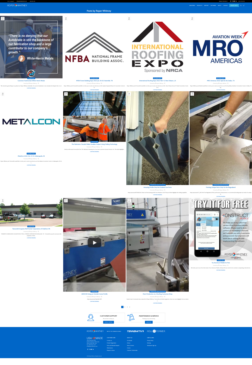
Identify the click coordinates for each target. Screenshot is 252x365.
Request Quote (234, 5)
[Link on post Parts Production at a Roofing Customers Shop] (157, 245)
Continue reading (31, 88)
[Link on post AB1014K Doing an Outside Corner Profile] (94, 245)
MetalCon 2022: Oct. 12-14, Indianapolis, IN (31, 156)
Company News (31, 78)
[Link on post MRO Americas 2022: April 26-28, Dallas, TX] (220, 47)
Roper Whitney (103, 10)
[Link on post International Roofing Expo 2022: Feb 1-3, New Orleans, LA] (157, 47)
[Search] (241, 5)
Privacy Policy (150, 340)
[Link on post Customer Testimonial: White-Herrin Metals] (31, 47)
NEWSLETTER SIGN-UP (223, 1)
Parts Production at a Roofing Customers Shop (157, 294)
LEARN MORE (148, 322)
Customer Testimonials (132, 350)
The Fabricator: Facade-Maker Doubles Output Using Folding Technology (94, 144)
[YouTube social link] (234, 1)
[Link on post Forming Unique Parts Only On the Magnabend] (220, 138)
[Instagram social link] (232, 1)
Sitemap (149, 343)
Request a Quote (111, 350)
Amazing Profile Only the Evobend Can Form (158, 187)
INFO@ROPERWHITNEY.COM (22, 1)
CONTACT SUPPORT (108, 322)
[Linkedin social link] (236, 1)
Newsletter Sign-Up (151, 345)
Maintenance (110, 348)
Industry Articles (161, 184)
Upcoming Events (94, 78)
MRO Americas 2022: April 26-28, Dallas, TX (221, 81)
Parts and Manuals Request (113, 345)
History (128, 343)
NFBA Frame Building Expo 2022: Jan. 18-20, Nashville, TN (94, 81)
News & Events (130, 345)
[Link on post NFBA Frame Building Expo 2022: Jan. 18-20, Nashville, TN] (94, 47)
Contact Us (109, 340)
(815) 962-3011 (32, 1)
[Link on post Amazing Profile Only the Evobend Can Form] (157, 138)
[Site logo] (17, 5)
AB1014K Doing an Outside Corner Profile (94, 294)
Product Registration (111, 343)
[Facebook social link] (230, 1)
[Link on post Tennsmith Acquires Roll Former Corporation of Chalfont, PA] (31, 212)
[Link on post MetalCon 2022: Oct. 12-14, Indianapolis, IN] (31, 122)
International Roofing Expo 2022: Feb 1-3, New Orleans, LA (157, 81)
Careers (129, 348)
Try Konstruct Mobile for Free (221, 263)
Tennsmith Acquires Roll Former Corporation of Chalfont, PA (31, 229)
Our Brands (129, 340)
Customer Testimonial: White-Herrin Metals (31, 81)
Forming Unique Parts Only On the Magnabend (221, 187)
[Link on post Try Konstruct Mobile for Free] (220, 229)
